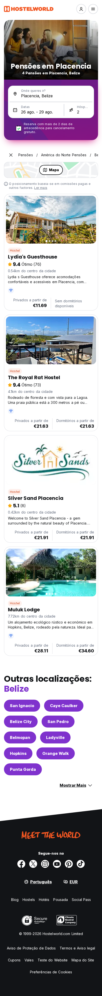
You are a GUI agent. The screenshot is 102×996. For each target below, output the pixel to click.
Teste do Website (53, 960)
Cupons (14, 960)
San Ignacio (22, 705)
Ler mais (40, 188)
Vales (29, 960)
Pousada (60, 899)
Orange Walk (55, 753)
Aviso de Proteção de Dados (31, 948)
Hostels (29, 899)
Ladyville (55, 737)
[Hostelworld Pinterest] (69, 864)
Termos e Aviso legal (77, 948)
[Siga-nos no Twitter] (33, 864)
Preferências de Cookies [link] (51, 972)
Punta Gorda (23, 769)
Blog (15, 899)
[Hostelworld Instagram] (45, 864)
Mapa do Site (83, 960)
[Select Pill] (81, 9)
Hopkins (18, 753)
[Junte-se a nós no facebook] (21, 864)
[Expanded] (11, 155)
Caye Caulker (63, 705)
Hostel (15, 250)
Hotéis (44, 899)
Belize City (21, 721)
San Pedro (58, 721)
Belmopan (20, 737)
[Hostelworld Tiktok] (81, 864)
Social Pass (81, 899)
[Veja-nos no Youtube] (57, 864)
